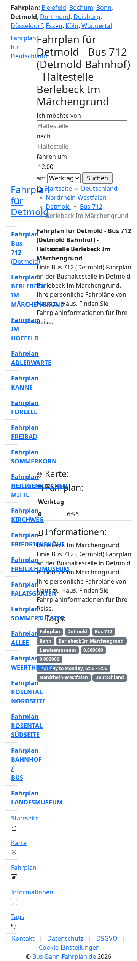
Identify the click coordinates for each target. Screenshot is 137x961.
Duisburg (86, 17)
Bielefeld (53, 7)
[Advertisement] (68, 400)
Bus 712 (91, 206)
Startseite (58, 188)
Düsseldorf (27, 26)
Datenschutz (65, 938)
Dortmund (55, 17)
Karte (19, 843)
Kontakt (23, 938)
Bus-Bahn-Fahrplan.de (64, 956)
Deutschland (99, 188)
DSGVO (107, 938)
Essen (54, 26)
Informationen (32, 892)
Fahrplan (24, 867)
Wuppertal (96, 26)
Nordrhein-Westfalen (76, 197)
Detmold (58, 206)
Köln (71, 26)
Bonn (104, 7)
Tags (17, 916)
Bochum (81, 7)
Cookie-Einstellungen (69, 947)
